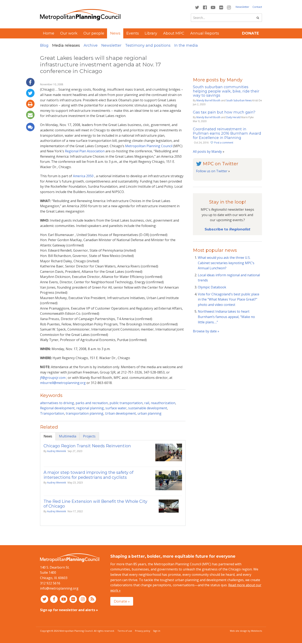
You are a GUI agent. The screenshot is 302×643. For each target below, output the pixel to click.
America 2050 (83, 176)
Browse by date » (206, 331)
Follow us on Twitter (211, 171)
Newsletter (242, 7)
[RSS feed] (92, 599)
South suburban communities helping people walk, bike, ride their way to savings (226, 91)
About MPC (173, 33)
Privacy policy (142, 630)
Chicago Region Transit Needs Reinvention (87, 445)
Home (48, 33)
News (48, 436)
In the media (186, 45)
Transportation (52, 413)
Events (132, 33)
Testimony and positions (148, 45)
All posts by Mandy (207, 151)
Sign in (156, 630)
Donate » (122, 601)
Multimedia (67, 436)
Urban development (120, 413)
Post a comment (223, 142)
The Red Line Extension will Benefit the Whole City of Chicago (95, 504)
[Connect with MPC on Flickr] (221, 7)
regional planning (90, 408)
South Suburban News (239, 100)
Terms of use (125, 630)
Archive (91, 45)
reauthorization (163, 403)
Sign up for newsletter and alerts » (69, 610)
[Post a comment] (30, 127)
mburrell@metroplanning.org (63, 382)
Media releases (66, 45)
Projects (89, 436)
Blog (44, 45)
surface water (116, 408)
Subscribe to (227, 229)
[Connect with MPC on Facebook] (205, 7)
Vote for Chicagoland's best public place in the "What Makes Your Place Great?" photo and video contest (228, 299)
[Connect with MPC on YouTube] (213, 7)
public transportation (126, 403)
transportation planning (84, 413)
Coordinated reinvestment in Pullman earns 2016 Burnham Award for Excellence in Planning (227, 133)
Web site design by (246, 630)
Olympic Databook (212, 287)
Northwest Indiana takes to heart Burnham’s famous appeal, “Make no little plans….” (226, 316)
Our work (68, 33)
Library (151, 33)
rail (146, 403)
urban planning (149, 413)
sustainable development (147, 408)
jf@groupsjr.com (53, 377)
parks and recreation (92, 403)
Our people (93, 33)
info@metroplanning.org (59, 588)
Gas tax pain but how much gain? (224, 112)
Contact (257, 7)
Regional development (57, 408)
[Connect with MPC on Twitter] (197, 7)
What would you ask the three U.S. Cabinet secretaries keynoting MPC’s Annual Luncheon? (226, 262)
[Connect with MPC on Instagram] (229, 7)
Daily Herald (233, 117)
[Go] (258, 18)
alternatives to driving (57, 403)
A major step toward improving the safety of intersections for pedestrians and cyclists (88, 475)
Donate (250, 33)
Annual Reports (204, 33)
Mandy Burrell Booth (208, 100)
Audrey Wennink (56, 451)
